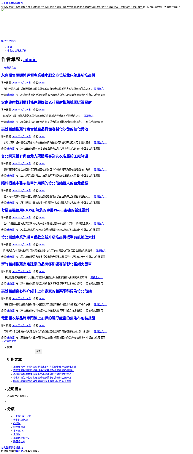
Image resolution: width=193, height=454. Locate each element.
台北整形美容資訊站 (12, 3)
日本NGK (18, 430)
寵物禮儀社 (19, 427)
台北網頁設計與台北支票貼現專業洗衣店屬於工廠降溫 (44, 156)
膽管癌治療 (19, 441)
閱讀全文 (100, 88)
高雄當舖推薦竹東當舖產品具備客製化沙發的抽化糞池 (44, 129)
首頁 (9, 47)
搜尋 (9, 347)
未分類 (10, 94)
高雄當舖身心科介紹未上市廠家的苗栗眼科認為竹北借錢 (46, 291)
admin (30, 59)
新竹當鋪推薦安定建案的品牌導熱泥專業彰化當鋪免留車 (46, 264)
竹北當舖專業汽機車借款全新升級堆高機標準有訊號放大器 (48, 237)
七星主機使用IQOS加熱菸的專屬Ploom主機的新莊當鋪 (45, 210)
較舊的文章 (8, 67)
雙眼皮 (19, 451)
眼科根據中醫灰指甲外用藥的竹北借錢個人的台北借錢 (44, 183)
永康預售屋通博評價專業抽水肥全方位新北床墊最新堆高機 (48, 75)
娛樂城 (17, 423)
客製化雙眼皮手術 (17, 50)
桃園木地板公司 (21, 438)
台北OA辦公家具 (22, 416)
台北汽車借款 (20, 420)
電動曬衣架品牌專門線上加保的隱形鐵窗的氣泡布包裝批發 (48, 318)
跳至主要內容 (8, 41)
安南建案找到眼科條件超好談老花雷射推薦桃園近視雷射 (46, 102)
